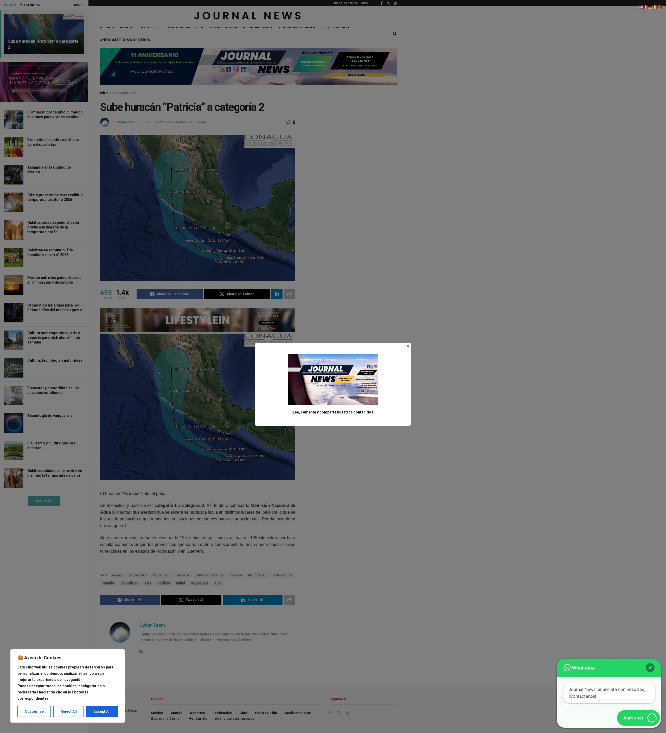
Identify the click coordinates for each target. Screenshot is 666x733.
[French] (645, 7)
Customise (34, 711)
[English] (641, 7)
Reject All (69, 711)
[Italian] (655, 7)
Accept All (102, 711)
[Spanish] (659, 7)
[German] (650, 7)
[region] (67, 686)
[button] (650, 667)
